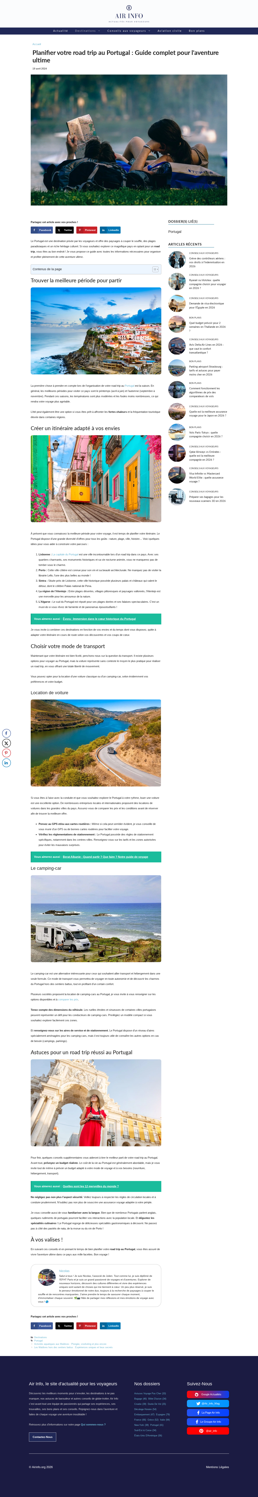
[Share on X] (6, 743)
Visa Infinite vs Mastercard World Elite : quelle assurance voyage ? (206, 477)
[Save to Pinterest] (6, 753)
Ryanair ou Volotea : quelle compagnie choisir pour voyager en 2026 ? (207, 284)
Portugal (129, 385)
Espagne (163, 1414)
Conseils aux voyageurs (126, 31)
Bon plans (197, 31)
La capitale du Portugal (65, 554)
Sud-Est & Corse (145, 1430)
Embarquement (144, 1414)
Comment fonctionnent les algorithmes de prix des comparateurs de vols (204, 392)
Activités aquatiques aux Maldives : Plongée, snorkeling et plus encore (70, 1344)
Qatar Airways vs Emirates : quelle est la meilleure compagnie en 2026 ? (205, 456)
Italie (165, 1419)
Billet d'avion (157, 1398)
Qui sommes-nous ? (93, 1424)
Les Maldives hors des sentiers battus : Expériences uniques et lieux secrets (73, 1347)
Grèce (153, 1419)
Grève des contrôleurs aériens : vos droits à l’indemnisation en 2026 (207, 262)
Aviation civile (170, 31)
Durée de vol (157, 1404)
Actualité (60, 31)
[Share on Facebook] (6, 733)
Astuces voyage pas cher (150, 1393)
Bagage (140, 1398)
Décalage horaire (145, 1409)
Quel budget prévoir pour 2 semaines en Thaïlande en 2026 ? (207, 327)
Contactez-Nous (42, 1436)
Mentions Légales (217, 1467)
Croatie (140, 1404)
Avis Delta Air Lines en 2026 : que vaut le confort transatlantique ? (206, 349)
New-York (141, 1425)
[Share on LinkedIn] (6, 762)
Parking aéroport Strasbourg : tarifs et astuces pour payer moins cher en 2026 (206, 370)
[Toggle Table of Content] (154, 269)
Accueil (36, 44)
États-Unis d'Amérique (148, 1435)
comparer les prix (68, 999)
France (140, 1419)
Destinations (85, 31)
